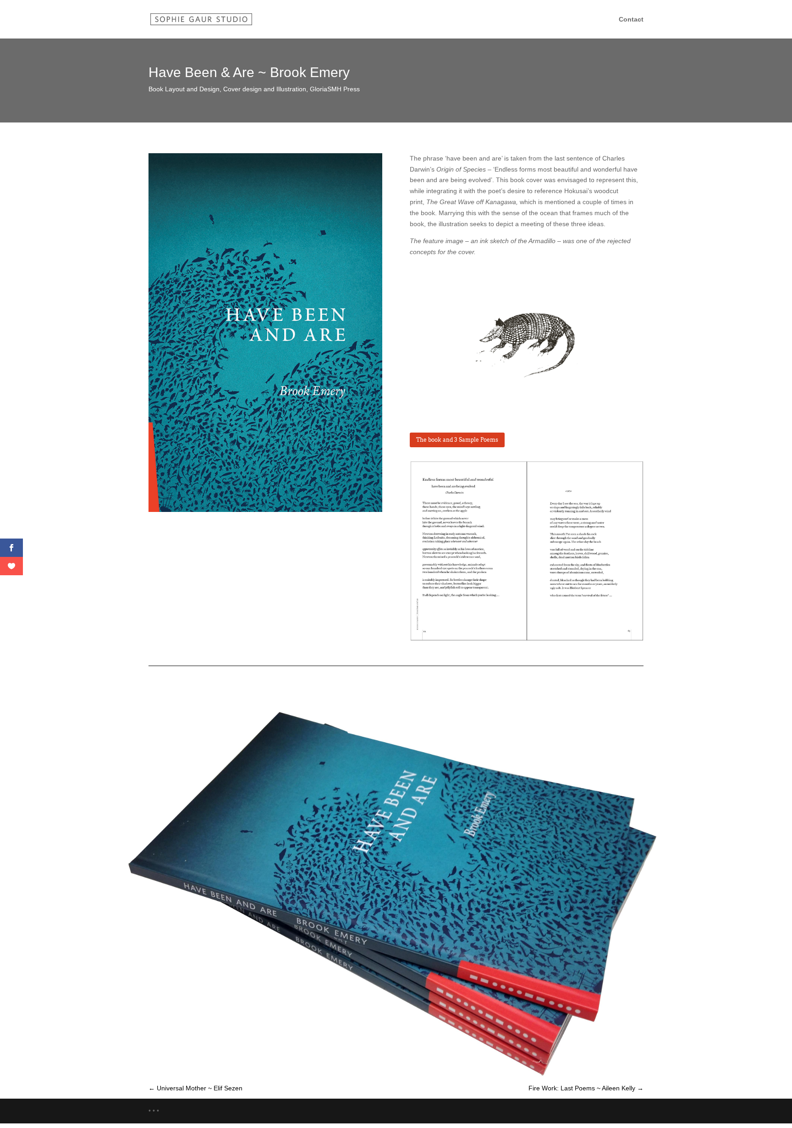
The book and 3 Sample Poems (457, 439)
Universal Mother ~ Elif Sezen (195, 1088)
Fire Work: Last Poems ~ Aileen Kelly (586, 1088)
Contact (631, 19)
